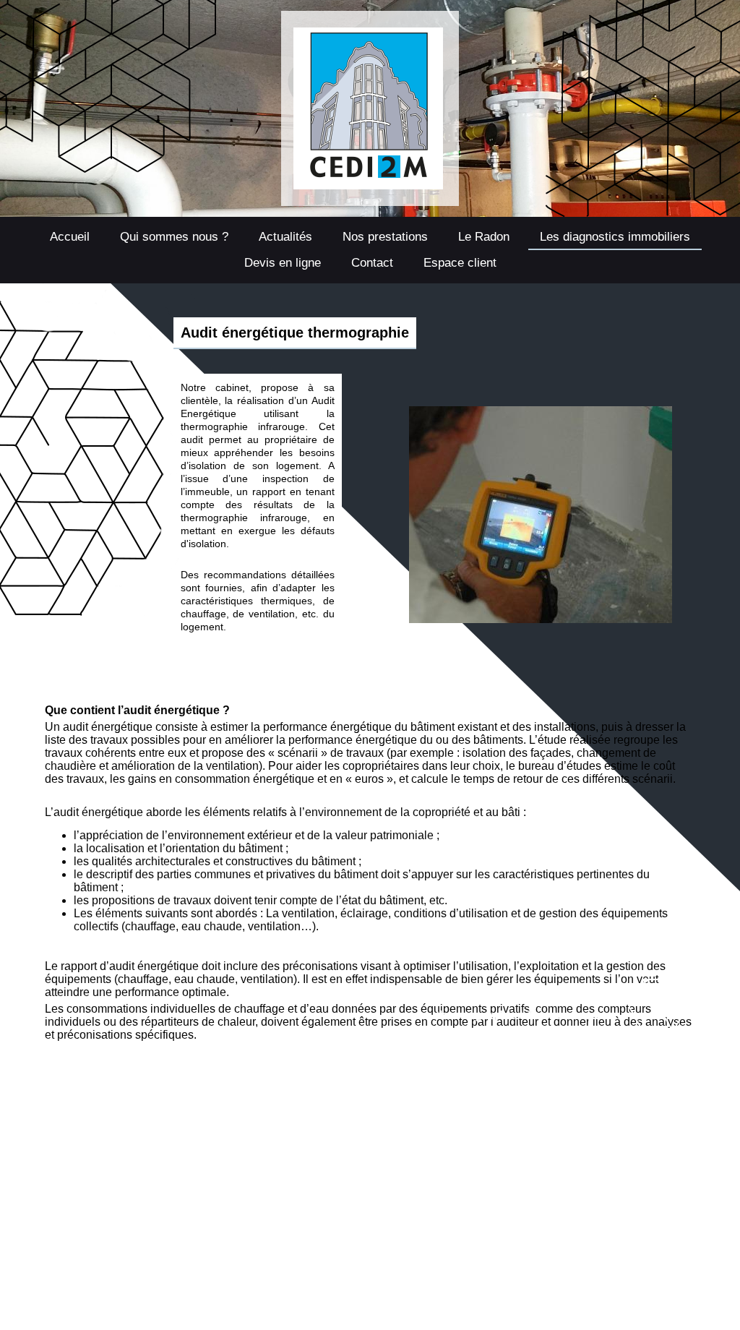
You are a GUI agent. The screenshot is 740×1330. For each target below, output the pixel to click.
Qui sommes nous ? (174, 237)
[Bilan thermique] (540, 412)
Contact (372, 263)
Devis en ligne (282, 263)
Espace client (459, 263)
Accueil (70, 237)
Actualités (285, 237)
